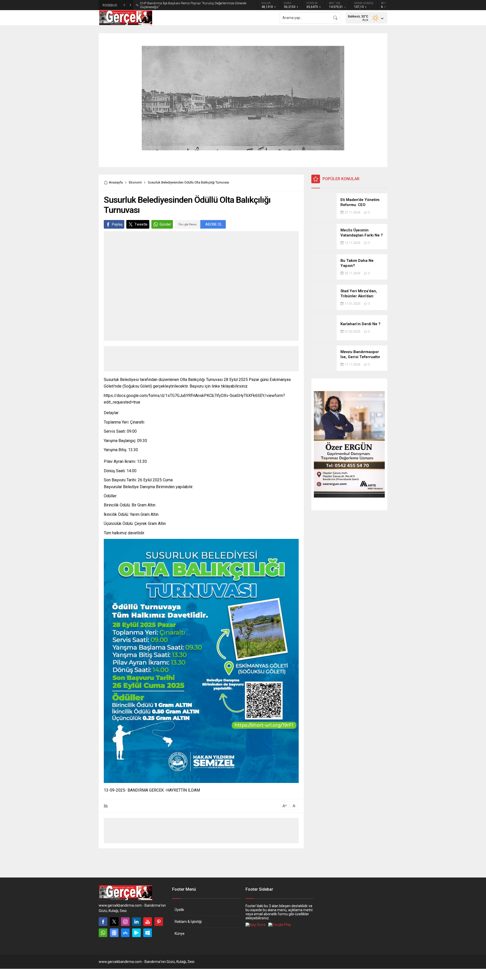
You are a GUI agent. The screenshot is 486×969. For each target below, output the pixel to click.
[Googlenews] (114, 932)
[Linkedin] (136, 921)
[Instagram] (125, 921)
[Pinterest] (158, 921)
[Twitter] (114, 921)
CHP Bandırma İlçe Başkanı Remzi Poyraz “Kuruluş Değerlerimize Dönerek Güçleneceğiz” (193, 5)
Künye (180, 933)
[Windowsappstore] (147, 932)
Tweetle (141, 224)
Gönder (165, 224)
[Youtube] (147, 921)
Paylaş (117, 224)
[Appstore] (125, 932)
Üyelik (179, 910)
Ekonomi (135, 182)
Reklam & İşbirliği (188, 922)
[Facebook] (103, 921)
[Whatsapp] (103, 932)
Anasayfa (116, 182)
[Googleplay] (136, 932)
